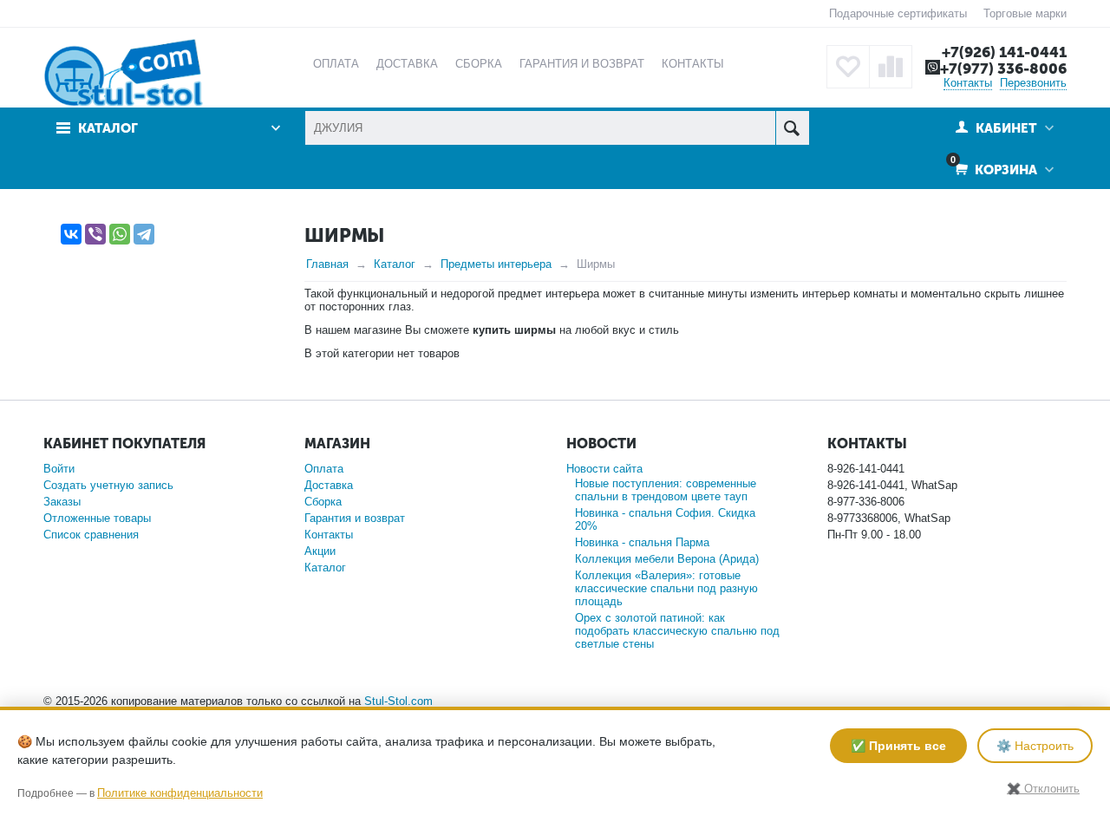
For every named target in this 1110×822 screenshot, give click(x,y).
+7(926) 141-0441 (1004, 52)
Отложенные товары (97, 518)
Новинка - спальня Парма (642, 542)
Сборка (323, 501)
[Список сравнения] (890, 66)
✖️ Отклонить (1043, 788)
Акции (320, 551)
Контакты (968, 82)
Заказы (62, 501)
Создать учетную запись (108, 485)
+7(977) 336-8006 (1003, 68)
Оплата (323, 468)
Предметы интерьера (496, 264)
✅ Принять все (898, 746)
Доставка (328, 485)
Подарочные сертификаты (898, 13)
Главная (327, 264)
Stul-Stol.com (398, 701)
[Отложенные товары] (848, 66)
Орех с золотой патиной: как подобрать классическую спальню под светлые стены (677, 630)
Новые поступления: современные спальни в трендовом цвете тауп (665, 490)
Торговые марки (1025, 13)
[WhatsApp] (119, 234)
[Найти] (792, 128)
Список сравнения (91, 534)
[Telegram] (144, 234)
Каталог (394, 264)
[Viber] (95, 234)
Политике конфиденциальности (180, 792)
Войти (59, 468)
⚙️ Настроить (1035, 746)
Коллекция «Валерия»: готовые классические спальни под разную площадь (666, 588)
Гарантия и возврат (354, 518)
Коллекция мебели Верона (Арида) (667, 558)
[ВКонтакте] (71, 234)
